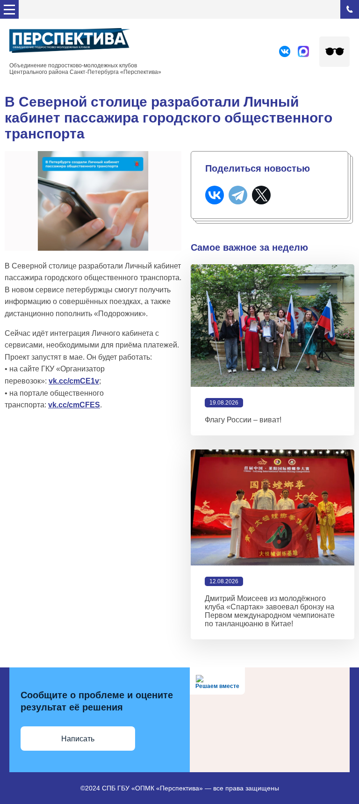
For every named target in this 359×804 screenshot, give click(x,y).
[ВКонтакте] (214, 195)
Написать (77, 739)
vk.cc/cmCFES (74, 405)
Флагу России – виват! (243, 420)
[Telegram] (238, 195)
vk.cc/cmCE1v (74, 381)
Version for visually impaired (334, 51)
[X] (261, 195)
